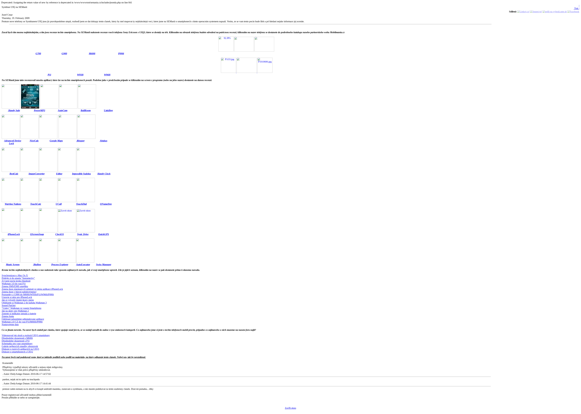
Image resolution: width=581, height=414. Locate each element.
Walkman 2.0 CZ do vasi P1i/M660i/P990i (22, 321)
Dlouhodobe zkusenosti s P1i (16, 341)
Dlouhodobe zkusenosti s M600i (17, 338)
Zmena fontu (8, 316)
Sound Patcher (9, 305)
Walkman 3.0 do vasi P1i (14, 283)
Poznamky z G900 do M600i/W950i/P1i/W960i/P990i (28, 294)
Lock (11, 143)
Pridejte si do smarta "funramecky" (18, 278)
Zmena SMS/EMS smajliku (15, 286)
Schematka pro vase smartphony (17, 343)
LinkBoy (108, 110)
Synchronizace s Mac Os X (15, 275)
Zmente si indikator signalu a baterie (19, 313)
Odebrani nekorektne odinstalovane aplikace (23, 319)
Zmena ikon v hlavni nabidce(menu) (19, 291)
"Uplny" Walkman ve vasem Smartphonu (21, 308)
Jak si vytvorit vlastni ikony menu (18, 300)
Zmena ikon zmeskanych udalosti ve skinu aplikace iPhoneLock (32, 289)
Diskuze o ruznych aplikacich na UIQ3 (20, 349)
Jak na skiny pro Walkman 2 (15, 311)
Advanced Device (12, 140)
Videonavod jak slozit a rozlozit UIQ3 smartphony (26, 335)
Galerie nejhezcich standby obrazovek (20, 346)
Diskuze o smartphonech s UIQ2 (17, 351)
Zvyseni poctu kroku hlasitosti (16, 281)
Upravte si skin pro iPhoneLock (17, 297)
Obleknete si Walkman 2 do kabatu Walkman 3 (24, 302)
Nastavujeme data (10, 324)
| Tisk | (576, 7)
